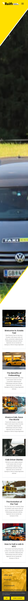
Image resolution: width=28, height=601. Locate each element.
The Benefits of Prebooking (14, 374)
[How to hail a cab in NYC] (14, 532)
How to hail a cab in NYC (14, 545)
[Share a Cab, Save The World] (14, 405)
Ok (7, 598)
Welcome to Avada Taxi (14, 331)
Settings (23, 593)
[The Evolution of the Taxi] (14, 489)
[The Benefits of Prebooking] (14, 361)
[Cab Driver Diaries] (14, 447)
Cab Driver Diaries (14, 459)
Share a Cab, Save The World (14, 418)
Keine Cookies (17, 598)
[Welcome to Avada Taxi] (14, 318)
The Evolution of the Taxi (14, 502)
